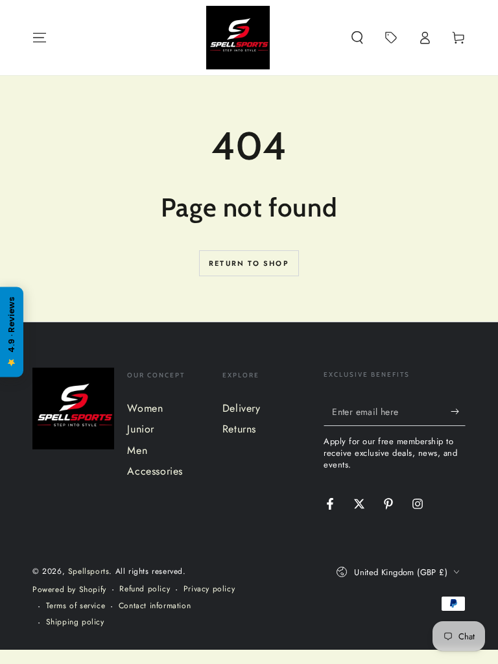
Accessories (155, 471)
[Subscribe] (458, 411)
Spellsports (89, 571)
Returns (239, 428)
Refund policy (144, 589)
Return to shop (249, 263)
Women (145, 408)
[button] (357, 37)
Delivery (241, 408)
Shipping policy (75, 622)
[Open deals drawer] (391, 37)
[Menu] (39, 37)
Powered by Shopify (69, 589)
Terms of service (76, 605)
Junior (140, 428)
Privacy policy (209, 589)
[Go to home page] (238, 37)
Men (137, 450)
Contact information (155, 605)
